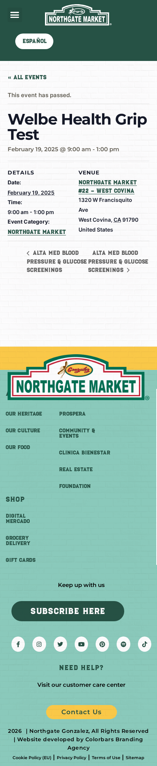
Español (34, 41)
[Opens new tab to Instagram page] (39, 644)
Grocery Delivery (18, 541)
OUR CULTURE (23, 430)
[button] (15, 15)
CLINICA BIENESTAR (84, 452)
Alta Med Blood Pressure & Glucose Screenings (57, 261)
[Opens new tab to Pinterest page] (102, 644)
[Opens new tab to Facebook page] (18, 644)
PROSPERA (72, 414)
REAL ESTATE (76, 469)
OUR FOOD (18, 447)
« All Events (27, 77)
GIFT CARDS (21, 560)
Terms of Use (106, 757)
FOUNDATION (75, 486)
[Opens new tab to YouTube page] (81, 644)
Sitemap (135, 757)
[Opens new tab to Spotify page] (123, 644)
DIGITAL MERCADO (18, 519)
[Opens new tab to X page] (60, 644)
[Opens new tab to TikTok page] (144, 644)
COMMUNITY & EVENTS (77, 433)
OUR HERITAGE (24, 414)
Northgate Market (37, 232)
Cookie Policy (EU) (32, 757)
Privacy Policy (71, 757)
